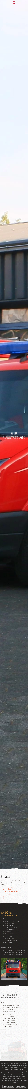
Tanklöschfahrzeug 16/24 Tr (11, 890)
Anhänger (5, 897)
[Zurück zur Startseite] (14, 3)
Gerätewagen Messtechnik (10, 891)
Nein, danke (21, 1086)
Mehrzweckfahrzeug (8, 895)
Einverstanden (8, 1086)
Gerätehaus (6, 898)
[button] (2, 3)
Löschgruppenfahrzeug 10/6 (11, 888)
